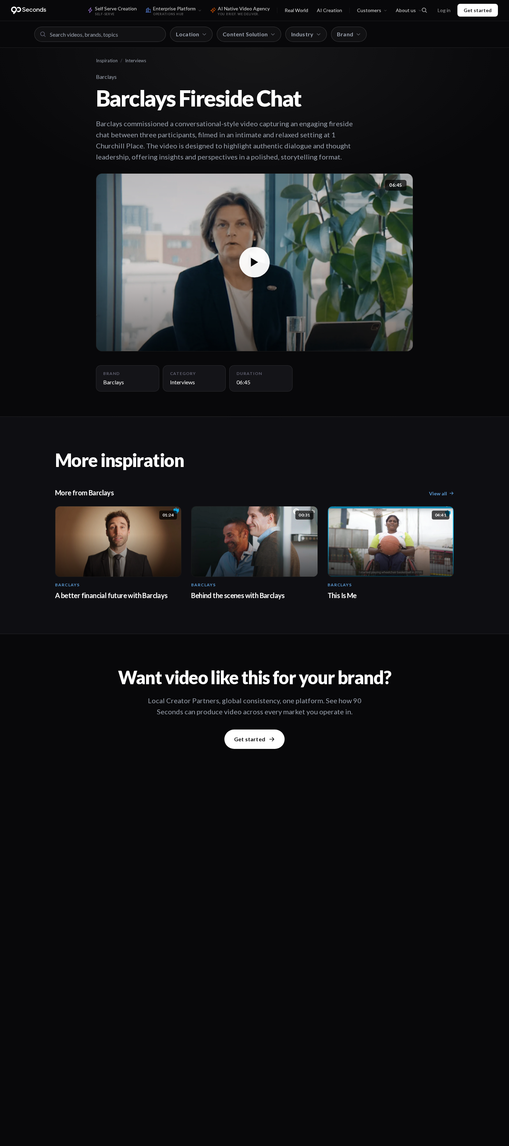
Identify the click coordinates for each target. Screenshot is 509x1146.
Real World (296, 10)
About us (406, 10)
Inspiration (107, 60)
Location (187, 34)
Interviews (135, 60)
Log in (444, 10)
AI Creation (329, 10)
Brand (345, 34)
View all (438, 493)
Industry (302, 34)
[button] (254, 262)
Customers (369, 10)
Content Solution (245, 34)
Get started (478, 10)
